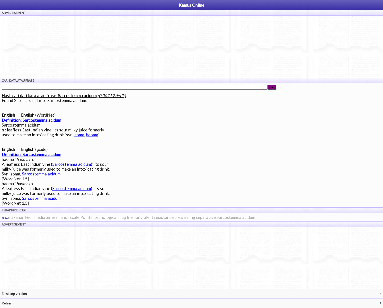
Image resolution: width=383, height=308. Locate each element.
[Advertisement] (191, 47)
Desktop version (14, 293)
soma (79, 134)
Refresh (8, 303)
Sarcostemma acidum (71, 164)
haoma (92, 134)
